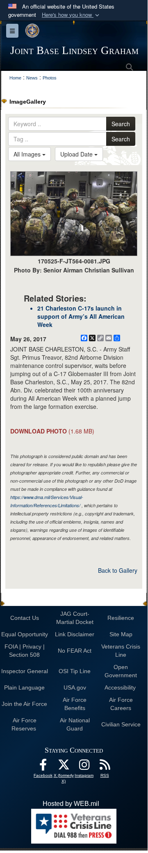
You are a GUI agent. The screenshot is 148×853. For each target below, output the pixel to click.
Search (121, 124)
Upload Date (77, 154)
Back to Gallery (117, 570)
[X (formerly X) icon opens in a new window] (63, 766)
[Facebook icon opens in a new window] (43, 766)
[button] (71, 15)
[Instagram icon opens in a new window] (84, 766)
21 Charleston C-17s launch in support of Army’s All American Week (81, 316)
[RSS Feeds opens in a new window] (104, 766)
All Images (28, 154)
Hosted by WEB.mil (71, 803)
